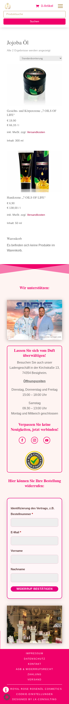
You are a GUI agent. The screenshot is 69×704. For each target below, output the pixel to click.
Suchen (34, 21)
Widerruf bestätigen (34, 588)
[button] (7, 697)
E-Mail (16, 532)
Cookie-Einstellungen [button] (34, 694)
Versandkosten (36, 132)
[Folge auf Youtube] (46, 440)
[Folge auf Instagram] (34, 440)
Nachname (18, 569)
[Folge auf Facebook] (22, 440)
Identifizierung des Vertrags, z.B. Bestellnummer (32, 511)
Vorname (17, 550)
